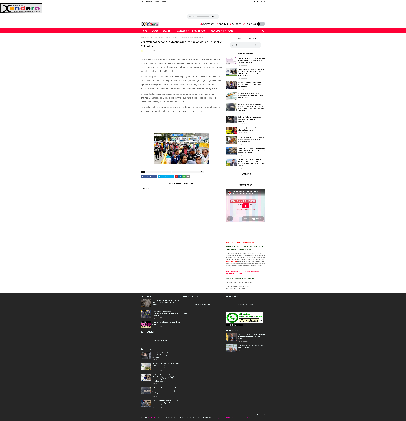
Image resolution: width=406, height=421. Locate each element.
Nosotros (149, 1)
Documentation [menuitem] (199, 31)
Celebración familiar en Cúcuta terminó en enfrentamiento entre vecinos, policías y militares (251, 139)
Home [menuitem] (144, 31)
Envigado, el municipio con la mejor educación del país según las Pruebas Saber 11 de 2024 (250, 95)
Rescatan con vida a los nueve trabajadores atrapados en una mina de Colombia (165, 313)
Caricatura (208, 24)
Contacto (156, 1)
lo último (251, 24)
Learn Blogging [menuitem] (182, 31)
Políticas (163, 1)
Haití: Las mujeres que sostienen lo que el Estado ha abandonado (251, 129)
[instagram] (261, 1)
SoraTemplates (152, 418)
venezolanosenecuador (196, 172)
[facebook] (255, 1)
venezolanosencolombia (180, 172)
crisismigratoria (155, 37)
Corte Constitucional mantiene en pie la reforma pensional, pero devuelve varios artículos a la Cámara (251, 150)
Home (142, 1)
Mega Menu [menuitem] (167, 31)
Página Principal (145, 37)
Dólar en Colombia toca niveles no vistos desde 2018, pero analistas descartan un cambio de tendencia (251, 60)
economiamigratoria (164, 172)
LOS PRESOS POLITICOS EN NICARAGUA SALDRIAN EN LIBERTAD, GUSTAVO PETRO (251, 336)
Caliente (236, 24)
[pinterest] (264, 1)
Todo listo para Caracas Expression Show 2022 (166, 323)
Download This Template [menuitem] (222, 31)
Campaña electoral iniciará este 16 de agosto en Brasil (250, 346)
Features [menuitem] (154, 31)
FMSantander (147, 51)
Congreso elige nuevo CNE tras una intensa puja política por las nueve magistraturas (249, 84)
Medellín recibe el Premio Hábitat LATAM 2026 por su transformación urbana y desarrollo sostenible (166, 366)
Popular (223, 24)
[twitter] (258, 1)
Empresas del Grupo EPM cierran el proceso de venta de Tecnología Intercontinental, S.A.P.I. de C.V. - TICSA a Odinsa (251, 162)
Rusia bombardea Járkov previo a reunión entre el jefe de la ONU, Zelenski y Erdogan (166, 302)
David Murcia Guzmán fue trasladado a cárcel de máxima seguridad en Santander (250, 119)
